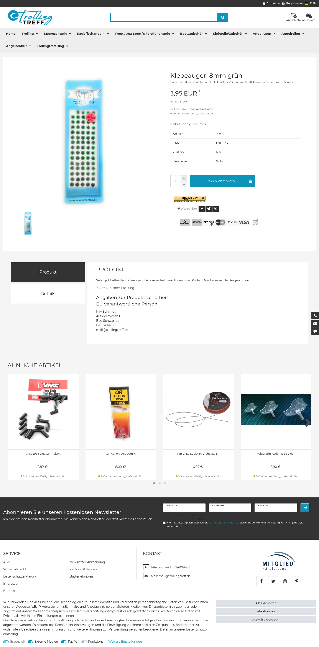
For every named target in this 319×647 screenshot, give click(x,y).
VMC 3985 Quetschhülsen (43, 453)
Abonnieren (305, 507)
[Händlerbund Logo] (279, 561)
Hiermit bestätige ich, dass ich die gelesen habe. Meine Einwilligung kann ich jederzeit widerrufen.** (235, 524)
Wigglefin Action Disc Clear (275, 453)
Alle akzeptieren (266, 603)
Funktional (96, 642)
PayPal (73, 642)
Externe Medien (46, 642)
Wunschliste (188, 208)
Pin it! (215, 209)
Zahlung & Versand (84, 569)
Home (11, 34)
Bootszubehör (192, 34)
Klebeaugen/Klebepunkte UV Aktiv (271, 82)
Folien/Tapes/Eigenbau (228, 82)
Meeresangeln (56, 34)
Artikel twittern (209, 209)
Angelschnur (17, 46)
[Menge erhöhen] (184, 178)
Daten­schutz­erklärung (20, 576)
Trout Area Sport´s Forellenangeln (143, 34)
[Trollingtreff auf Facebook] (261, 581)
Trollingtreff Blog (51, 46)
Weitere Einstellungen (125, 642)
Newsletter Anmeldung (87, 562)
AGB (6, 562)
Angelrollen (291, 34)
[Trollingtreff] (28, 17)
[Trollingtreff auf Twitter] (273, 581)
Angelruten (262, 34)
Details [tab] (48, 293)
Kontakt (9, 591)
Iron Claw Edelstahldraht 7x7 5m (198, 453)
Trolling (28, 34)
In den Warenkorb (221, 181)
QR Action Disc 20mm (121, 453)
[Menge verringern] (184, 184)
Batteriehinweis (82, 576)
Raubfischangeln (91, 34)
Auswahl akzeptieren (265, 619)
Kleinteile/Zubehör (228, 34)
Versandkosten (205, 109)
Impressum (12, 584)
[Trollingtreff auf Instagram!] (285, 581)
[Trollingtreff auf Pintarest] (297, 581)
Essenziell (17, 642)
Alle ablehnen (266, 611)
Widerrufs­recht (14, 569)
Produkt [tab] (48, 272)
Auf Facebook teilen (202, 209)
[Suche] (222, 17)
